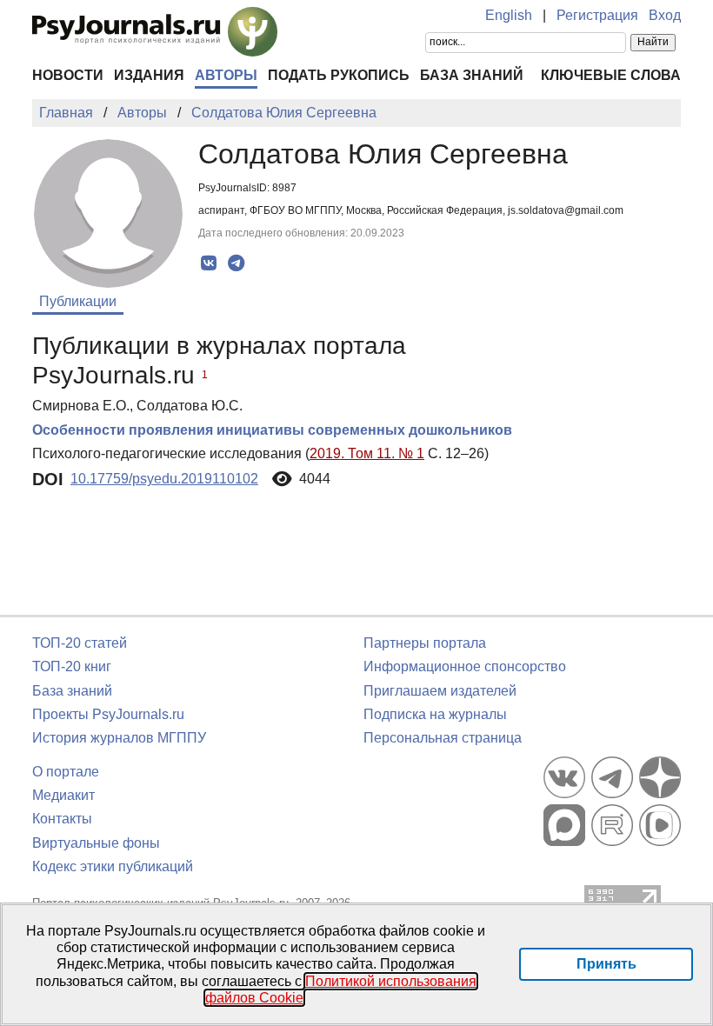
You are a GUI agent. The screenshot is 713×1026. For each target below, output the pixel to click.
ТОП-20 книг (71, 666)
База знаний (471, 75)
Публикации (78, 301)
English (508, 15)
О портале (65, 771)
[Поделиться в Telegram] (236, 263)
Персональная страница (442, 737)
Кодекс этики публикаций (112, 866)
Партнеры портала (424, 643)
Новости (67, 75)
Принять (606, 963)
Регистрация (597, 15)
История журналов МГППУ (119, 737)
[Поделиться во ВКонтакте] (209, 263)
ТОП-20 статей (79, 643)
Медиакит (63, 795)
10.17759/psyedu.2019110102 (164, 478)
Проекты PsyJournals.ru (108, 714)
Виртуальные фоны (96, 843)
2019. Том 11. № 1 (367, 453)
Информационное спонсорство (464, 666)
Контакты (62, 818)
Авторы (226, 75)
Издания (149, 75)
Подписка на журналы (435, 714)
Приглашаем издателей (439, 690)
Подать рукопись (339, 75)
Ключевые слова (611, 75)
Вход (665, 15)
